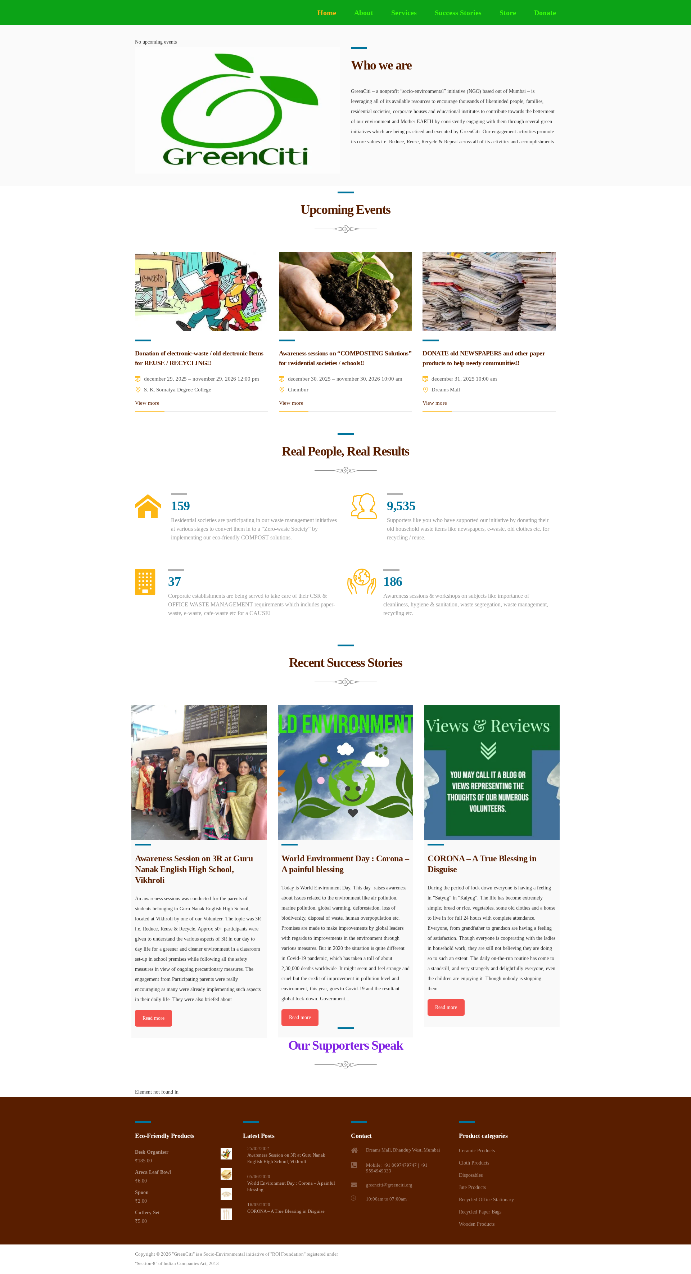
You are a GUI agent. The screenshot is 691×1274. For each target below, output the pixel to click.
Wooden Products (476, 1224)
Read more (153, 1018)
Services (404, 13)
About (363, 13)
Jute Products (472, 1187)
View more (147, 403)
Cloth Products (474, 1163)
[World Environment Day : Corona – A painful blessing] (346, 772)
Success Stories (458, 13)
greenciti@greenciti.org (389, 1185)
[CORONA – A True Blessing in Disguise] (492, 772)
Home (326, 13)
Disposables (471, 1175)
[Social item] (354, 1217)
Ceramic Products (477, 1150)
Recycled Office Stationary (486, 1199)
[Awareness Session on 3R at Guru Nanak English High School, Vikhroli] (199, 772)
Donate (545, 13)
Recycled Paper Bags (480, 1212)
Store (508, 13)
